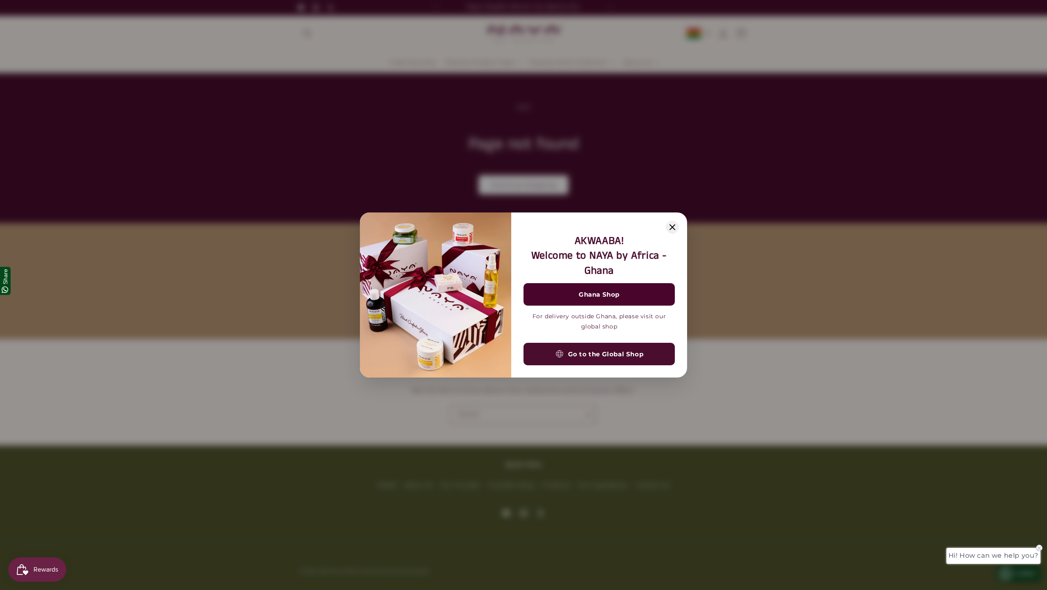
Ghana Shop (599, 294)
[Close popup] (672, 227)
